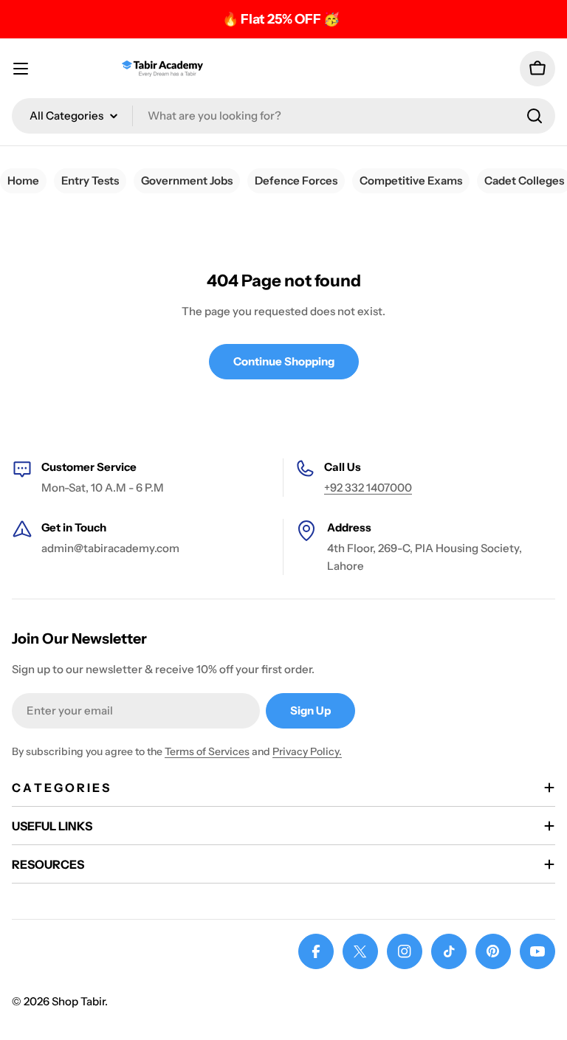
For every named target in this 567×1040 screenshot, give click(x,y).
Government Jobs (187, 180)
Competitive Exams (411, 180)
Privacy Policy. (307, 751)
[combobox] (283, 116)
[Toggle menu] (21, 69)
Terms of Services (207, 751)
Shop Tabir (78, 1001)
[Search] (534, 116)
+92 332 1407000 (368, 488)
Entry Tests (90, 180)
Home (23, 180)
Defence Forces (296, 180)
